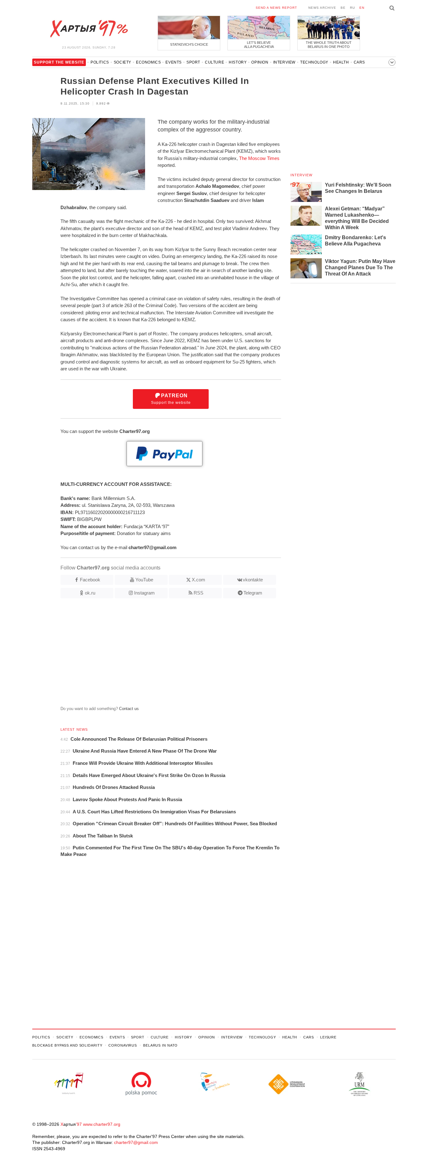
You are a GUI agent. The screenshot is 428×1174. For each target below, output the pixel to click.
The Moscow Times (259, 158)
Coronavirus (122, 1045)
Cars (359, 62)
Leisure (328, 1037)
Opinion (259, 62)
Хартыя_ (88, 29)
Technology (314, 62)
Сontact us (129, 708)
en (361, 7)
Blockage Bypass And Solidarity (67, 1045)
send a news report (276, 7)
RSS (198, 592)
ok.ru (90, 592)
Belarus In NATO (160, 1045)
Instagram (144, 592)
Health (341, 62)
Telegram (252, 592)
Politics (100, 62)
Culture (214, 62)
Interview (284, 62)
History (238, 62)
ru (352, 7)
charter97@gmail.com (136, 1142)
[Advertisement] (156, 654)
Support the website (171, 399)
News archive (322, 7)
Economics (148, 62)
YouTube (144, 579)
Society (122, 62)
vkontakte (253, 579)
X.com (198, 579)
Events (173, 62)
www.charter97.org (101, 1124)
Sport (193, 62)
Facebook (90, 579)
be (343, 7)
